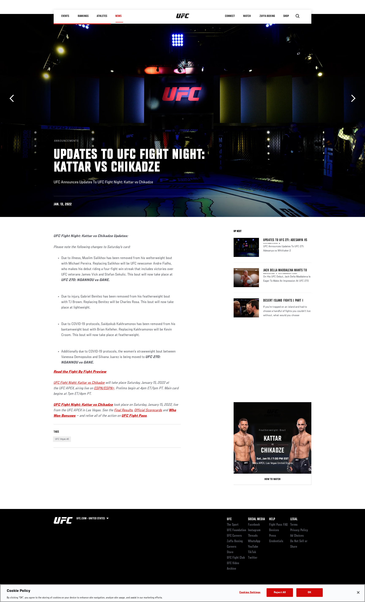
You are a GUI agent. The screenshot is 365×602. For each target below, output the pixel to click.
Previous (13, 98)
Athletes (102, 16)
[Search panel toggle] (297, 16)
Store (230, 552)
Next (351, 98)
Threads (253, 536)
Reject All (280, 592)
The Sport (232, 525)
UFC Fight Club (236, 558)
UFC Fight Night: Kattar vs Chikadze (79, 383)
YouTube (253, 547)
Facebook (254, 525)
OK (309, 592)
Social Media (256, 519)
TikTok (252, 552)
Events (65, 16)
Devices (274, 530)
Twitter (252, 558)
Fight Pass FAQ (278, 525)
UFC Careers (234, 536)
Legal (293, 519)
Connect (230, 16)
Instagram (254, 530)
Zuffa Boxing (267, 16)
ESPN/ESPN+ (104, 388)
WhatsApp (254, 541)
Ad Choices (297, 536)
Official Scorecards (148, 410)
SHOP (286, 16)
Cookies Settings (249, 592)
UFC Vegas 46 (62, 439)
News (118, 16)
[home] (182, 16)
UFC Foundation (236, 530)
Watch (247, 16)
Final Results (123, 410)
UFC (229, 519)
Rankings (83, 16)
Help (272, 519)
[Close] (358, 592)
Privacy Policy (299, 530)
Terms (294, 525)
